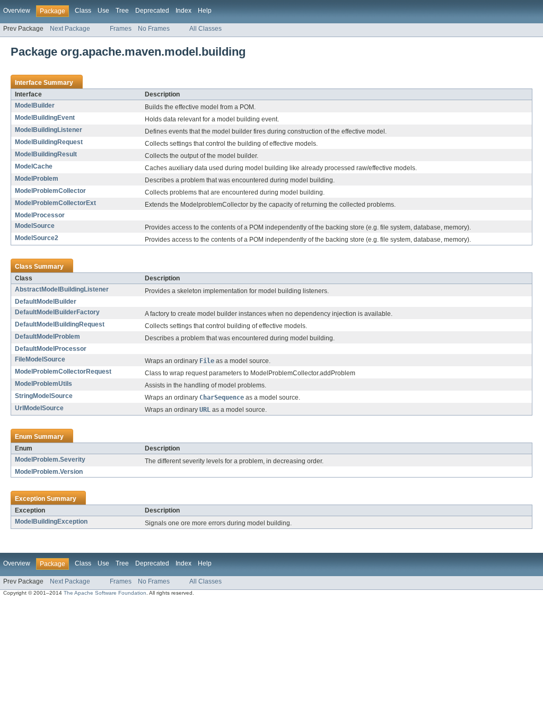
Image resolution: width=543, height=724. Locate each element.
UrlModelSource (39, 408)
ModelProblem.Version (49, 471)
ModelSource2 (36, 238)
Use (103, 10)
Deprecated (152, 10)
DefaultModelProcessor (50, 348)
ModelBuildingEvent (45, 117)
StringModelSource (44, 396)
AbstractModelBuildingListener (62, 289)
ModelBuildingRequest (49, 142)
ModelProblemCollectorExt (55, 203)
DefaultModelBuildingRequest (59, 324)
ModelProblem (36, 178)
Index (183, 10)
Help (205, 10)
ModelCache (33, 166)
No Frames (154, 28)
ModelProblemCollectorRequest (63, 371)
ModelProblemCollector (50, 191)
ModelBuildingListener (48, 130)
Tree (122, 10)
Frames (121, 28)
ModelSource (35, 225)
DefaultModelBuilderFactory (57, 312)
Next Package (70, 28)
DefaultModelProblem (47, 336)
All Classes (205, 28)
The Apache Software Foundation (105, 593)
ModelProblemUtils (43, 383)
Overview (16, 10)
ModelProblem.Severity (50, 459)
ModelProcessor (40, 215)
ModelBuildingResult (46, 154)
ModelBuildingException (51, 521)
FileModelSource (40, 359)
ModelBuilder (35, 105)
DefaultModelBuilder (45, 301)
